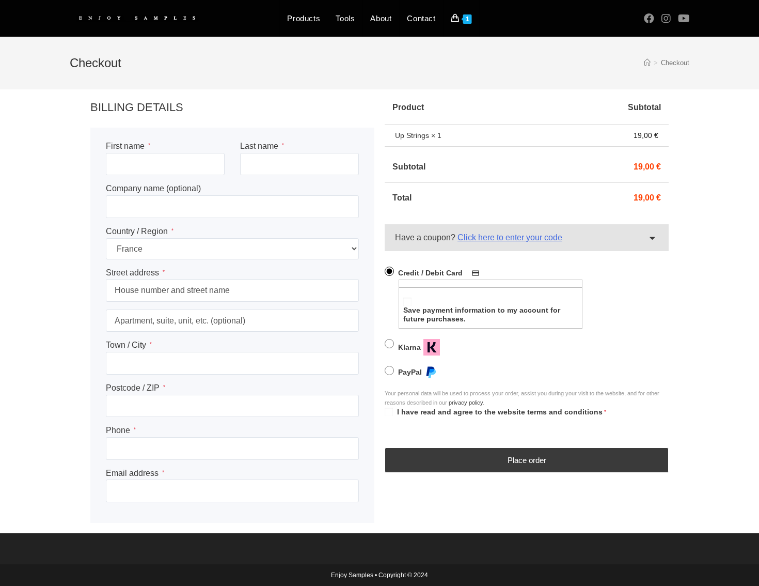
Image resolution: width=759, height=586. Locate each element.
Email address (135, 473)
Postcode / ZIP (135, 387)
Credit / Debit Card (430, 273)
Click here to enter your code (509, 237)
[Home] (647, 63)
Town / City (129, 345)
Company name (153, 188)
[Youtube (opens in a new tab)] (683, 18)
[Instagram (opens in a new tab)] (666, 18)
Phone (121, 430)
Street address (135, 272)
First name (128, 146)
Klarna (409, 347)
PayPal (410, 372)
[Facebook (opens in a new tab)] (649, 18)
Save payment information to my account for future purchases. (481, 314)
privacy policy (466, 402)
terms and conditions (565, 412)
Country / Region (139, 231)
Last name (262, 146)
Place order (527, 460)
